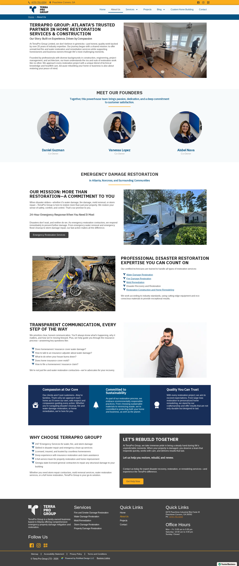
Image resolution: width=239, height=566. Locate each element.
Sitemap (34, 554)
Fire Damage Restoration (138, 278)
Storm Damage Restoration (86, 524)
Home (103, 9)
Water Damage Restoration (139, 275)
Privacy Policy (76, 554)
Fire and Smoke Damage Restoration (91, 512)
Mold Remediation (135, 282)
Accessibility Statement (54, 554)
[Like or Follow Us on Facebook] (32, 545)
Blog (159, 9)
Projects (147, 9)
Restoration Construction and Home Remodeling (150, 290)
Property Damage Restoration (88, 528)
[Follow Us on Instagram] (39, 545)
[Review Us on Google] (208, 2)
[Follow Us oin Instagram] (203, 2)
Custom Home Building (182, 9)
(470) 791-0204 (176, 517)
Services (130, 9)
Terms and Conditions (97, 554)
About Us (115, 9)
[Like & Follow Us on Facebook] (198, 2)
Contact (203, 9)
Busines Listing (103, 558)
